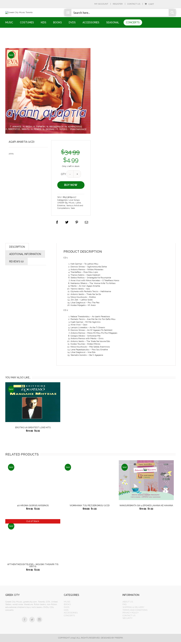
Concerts (69, 615)
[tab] (17, 247)
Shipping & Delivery (133, 607)
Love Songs (74, 200)
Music (72, 202)
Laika (78, 202)
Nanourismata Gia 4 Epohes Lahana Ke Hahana (146, 505)
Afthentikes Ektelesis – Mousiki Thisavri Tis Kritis (32, 565)
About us (127, 601)
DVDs (66, 607)
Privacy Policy (130, 612)
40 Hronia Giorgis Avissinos (33, 505)
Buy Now (71, 185)
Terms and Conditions (134, 610)
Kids (66, 610)
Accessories (71, 612)
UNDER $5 (62, 202)
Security (127, 618)
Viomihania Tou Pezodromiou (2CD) (89, 505)
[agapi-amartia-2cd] (47, 91)
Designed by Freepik (112, 638)
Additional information (25, 254)
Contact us (128, 615)
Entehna (61, 205)
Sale (73, 208)
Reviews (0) (16, 261)
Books (67, 604)
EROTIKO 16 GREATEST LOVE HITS (33, 427)
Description (17, 246)
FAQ (124, 604)
